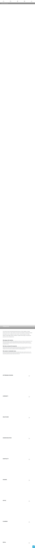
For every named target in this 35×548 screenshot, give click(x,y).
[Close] (34, 545)
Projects (2, 3)
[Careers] (10, 1)
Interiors (4, 3)
